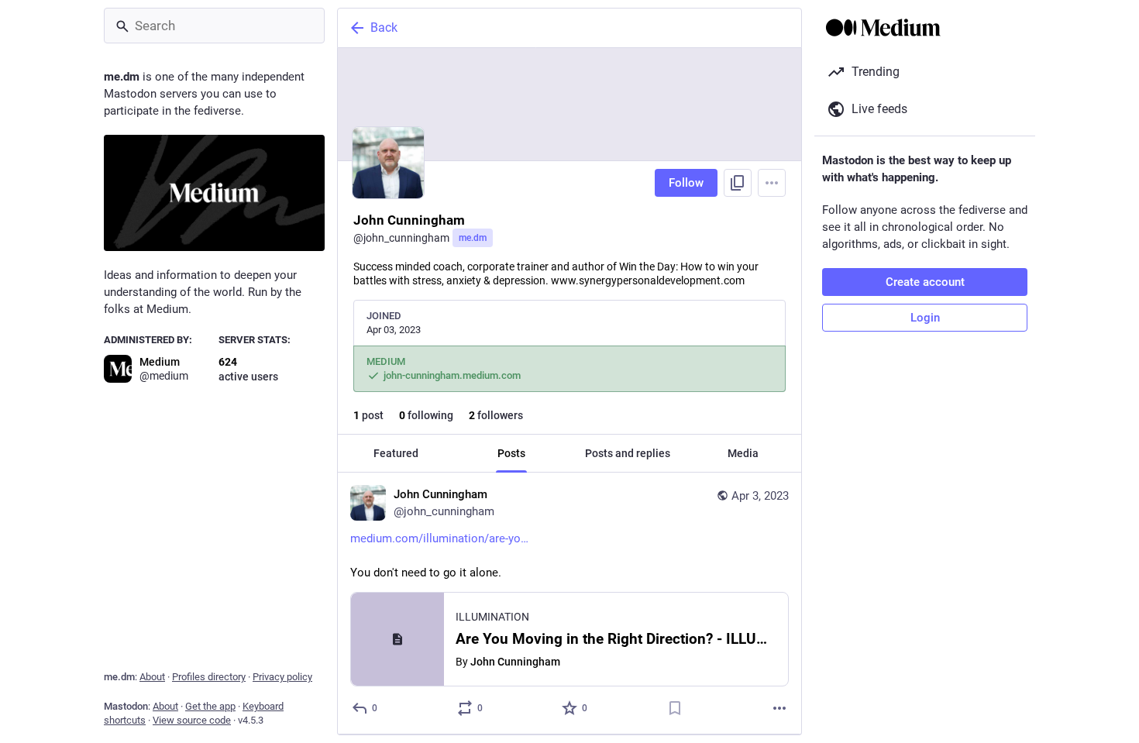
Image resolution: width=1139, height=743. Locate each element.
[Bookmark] (675, 708)
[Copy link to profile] (738, 183)
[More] (779, 708)
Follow (686, 183)
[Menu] (772, 183)
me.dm (473, 237)
